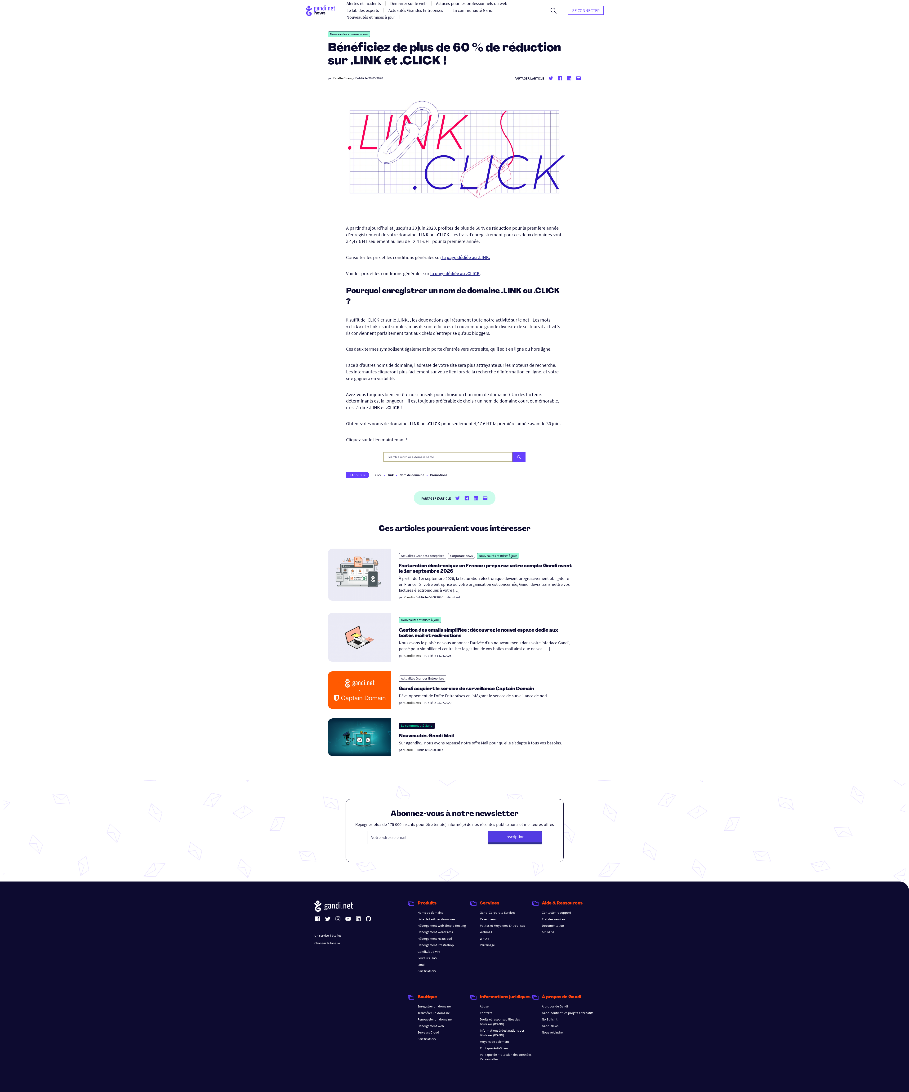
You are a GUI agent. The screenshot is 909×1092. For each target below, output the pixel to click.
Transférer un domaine (434, 1013)
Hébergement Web (431, 1026)
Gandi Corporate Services (497, 912)
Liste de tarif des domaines (436, 919)
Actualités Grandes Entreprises (422, 556)
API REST (548, 932)
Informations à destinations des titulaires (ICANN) (502, 1032)
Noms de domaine (430, 912)
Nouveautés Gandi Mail (427, 736)
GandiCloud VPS (429, 951)
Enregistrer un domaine (434, 1006)
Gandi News (412, 655)
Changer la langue (327, 943)
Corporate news (461, 556)
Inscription (515, 836)
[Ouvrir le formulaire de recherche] (553, 10)
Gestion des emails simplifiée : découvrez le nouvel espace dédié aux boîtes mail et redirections (478, 633)
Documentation (553, 925)
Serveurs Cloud (428, 1032)
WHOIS (484, 938)
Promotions (438, 475)
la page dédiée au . (465, 257)
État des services (553, 919)
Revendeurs (488, 919)
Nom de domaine (412, 475)
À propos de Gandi (555, 1006)
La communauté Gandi (417, 725)
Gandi (408, 597)
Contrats (486, 1013)
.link (390, 475)
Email (421, 964)
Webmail (486, 932)
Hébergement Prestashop (436, 945)
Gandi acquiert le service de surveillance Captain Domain (466, 689)
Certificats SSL (427, 971)
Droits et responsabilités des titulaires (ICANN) (500, 1021)
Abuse (484, 1006)
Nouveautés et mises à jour (349, 34)
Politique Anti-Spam (494, 1048)
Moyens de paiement (494, 1041)
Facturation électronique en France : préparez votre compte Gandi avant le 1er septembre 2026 (485, 569)
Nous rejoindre (552, 1032)
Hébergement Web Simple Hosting (442, 925)
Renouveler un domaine (435, 1019)
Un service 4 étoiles (327, 935)
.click (377, 475)
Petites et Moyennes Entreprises (502, 925)
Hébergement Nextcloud (435, 938)
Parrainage (487, 945)
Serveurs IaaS (427, 958)
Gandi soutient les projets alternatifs (567, 1013)
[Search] (519, 457)
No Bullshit (549, 1019)
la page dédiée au (455, 273)
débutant (453, 597)
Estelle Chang (342, 78)
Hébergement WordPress (435, 932)
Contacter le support (556, 912)
